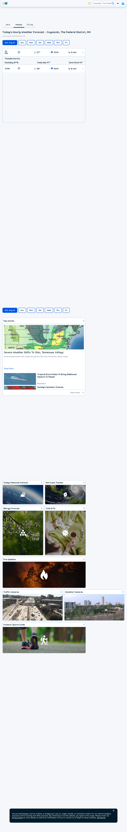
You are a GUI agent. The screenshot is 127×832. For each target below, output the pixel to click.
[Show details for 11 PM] (82, 68)
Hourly (19, 24)
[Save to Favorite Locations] (89, 3)
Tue (40, 42)
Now (8, 24)
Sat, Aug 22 (10, 42)
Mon (31, 42)
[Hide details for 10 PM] (82, 52)
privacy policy (17, 818)
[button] (113, 810)
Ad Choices (101, 818)
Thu (58, 42)
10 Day (30, 24)
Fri (66, 42)
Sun (22, 42)
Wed (49, 42)
